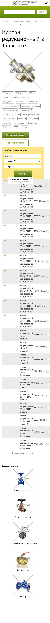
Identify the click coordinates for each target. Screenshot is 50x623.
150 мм (6, 97)
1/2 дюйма (8, 93)
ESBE (16, 127)
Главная (6, 21)
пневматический (10, 106)
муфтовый (19, 123)
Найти (41, 11)
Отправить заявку (15, 135)
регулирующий (10, 110)
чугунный (7, 123)
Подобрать (23, 173)
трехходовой (9, 118)
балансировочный (21, 97)
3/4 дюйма (21, 93)
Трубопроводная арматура (22, 21)
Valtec (24, 127)
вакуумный (8, 101)
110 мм (32, 93)
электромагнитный (32, 114)
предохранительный (30, 106)
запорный (20, 101)
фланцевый (33, 123)
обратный (33, 101)
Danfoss (6, 127)
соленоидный (26, 110)
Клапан (38, 21)
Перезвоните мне (15, 143)
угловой (22, 118)
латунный (33, 118)
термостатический (11, 114)
